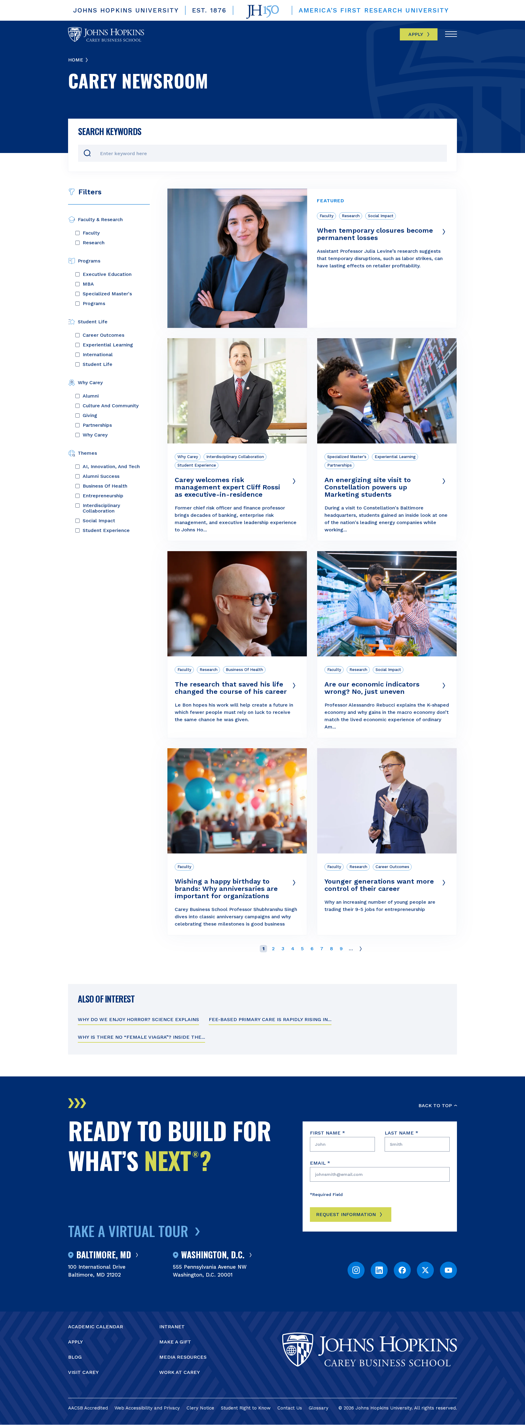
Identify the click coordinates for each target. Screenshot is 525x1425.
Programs (94, 303)
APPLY (75, 1342)
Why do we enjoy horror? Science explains (138, 1019)
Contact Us (289, 1408)
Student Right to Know (246, 1408)
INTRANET (172, 1326)
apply (415, 34)
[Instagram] (356, 1270)
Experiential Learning (108, 345)
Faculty (91, 233)
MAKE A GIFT (175, 1342)
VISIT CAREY (83, 1372)
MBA (88, 284)
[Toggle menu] (451, 34)
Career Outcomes (103, 335)
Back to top (435, 1105)
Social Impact (99, 520)
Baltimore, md (103, 1255)
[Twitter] (425, 1270)
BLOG (75, 1357)
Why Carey (95, 435)
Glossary (318, 1408)
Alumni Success (101, 476)
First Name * (327, 1133)
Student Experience (106, 530)
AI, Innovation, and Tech (111, 466)
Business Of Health (105, 486)
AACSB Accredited (88, 1408)
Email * (320, 1163)
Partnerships (97, 425)
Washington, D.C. (213, 1255)
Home (75, 60)
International (98, 354)
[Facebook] (402, 1270)
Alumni (91, 396)
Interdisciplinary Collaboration (101, 508)
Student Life (97, 364)
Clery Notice (200, 1408)
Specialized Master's (107, 294)
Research (94, 242)
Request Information (346, 1214)
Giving (90, 415)
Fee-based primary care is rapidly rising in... (270, 1019)
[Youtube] (448, 1270)
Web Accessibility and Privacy (147, 1408)
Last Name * (401, 1133)
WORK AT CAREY (179, 1372)
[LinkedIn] (379, 1270)
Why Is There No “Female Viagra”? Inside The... (141, 1037)
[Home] (106, 34)
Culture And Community (111, 405)
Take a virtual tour (128, 1230)
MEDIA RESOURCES (183, 1357)
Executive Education (107, 274)
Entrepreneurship (103, 496)
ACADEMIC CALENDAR (95, 1326)
